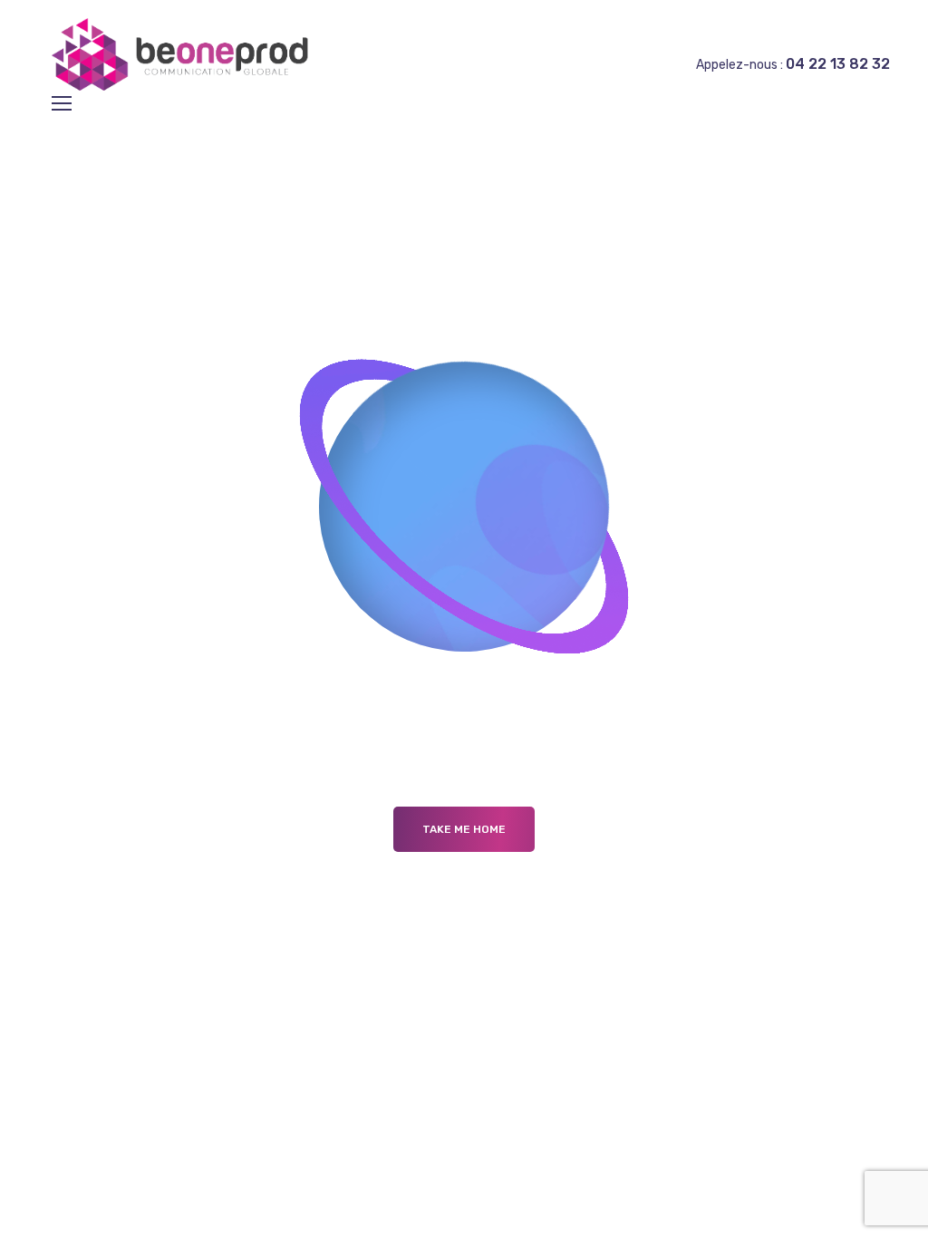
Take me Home (464, 829)
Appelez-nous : (793, 65)
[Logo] (184, 54)
